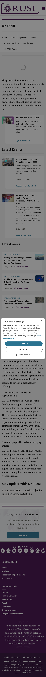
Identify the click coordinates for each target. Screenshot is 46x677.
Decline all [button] (23, 350)
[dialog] (23, 338)
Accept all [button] (23, 344)
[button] (23, 355)
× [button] (41, 321)
